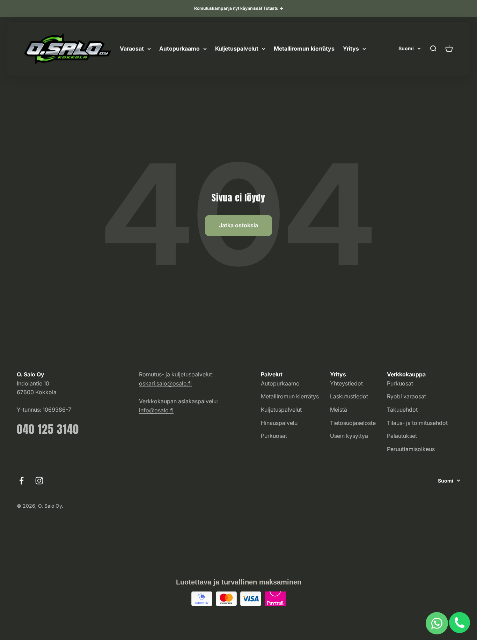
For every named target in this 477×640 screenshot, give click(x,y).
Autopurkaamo (179, 48)
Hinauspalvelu (279, 422)
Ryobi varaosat (406, 396)
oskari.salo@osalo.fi (165, 383)
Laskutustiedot (349, 396)
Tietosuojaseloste (353, 422)
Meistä (338, 409)
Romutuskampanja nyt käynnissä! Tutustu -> (238, 8)
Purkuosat (274, 435)
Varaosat (132, 48)
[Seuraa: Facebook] (21, 480)
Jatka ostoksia (238, 225)
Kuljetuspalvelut (236, 48)
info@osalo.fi (156, 410)
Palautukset (402, 435)
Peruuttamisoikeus (411, 449)
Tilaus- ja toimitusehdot (417, 422)
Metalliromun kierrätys (304, 48)
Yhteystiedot (346, 383)
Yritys (351, 48)
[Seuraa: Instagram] (39, 480)
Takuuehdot (402, 409)
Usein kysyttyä (349, 435)
